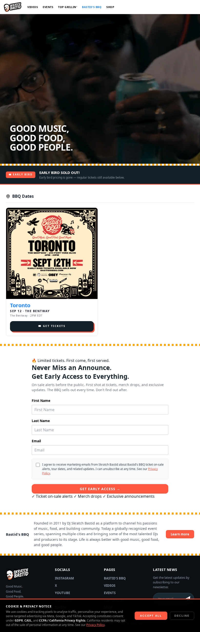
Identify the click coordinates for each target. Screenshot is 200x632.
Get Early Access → (100, 489)
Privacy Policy (95, 625)
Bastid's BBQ (91, 7)
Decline (182, 615)
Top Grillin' (67, 7)
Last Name (41, 420)
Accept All (151, 615)
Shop (110, 7)
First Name (41, 400)
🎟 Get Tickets (52, 326)
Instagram (64, 578)
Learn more (180, 534)
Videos (32, 7)
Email (36, 441)
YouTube (62, 593)
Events (48, 7)
